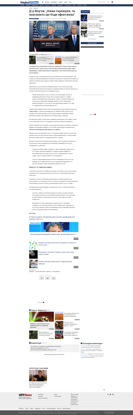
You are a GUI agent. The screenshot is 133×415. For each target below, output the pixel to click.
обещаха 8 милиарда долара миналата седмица (44, 129)
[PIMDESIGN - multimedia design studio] (108, 413)
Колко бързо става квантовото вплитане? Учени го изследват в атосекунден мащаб (91, 351)
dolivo (83, 345)
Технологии (68, 5)
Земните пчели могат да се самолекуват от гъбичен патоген (40, 325)
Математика (35, 5)
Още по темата (35, 223)
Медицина (60, 5)
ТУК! (55, 350)
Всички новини (92, 43)
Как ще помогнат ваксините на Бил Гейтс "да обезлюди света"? (53, 234)
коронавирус (56, 271)
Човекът (53, 5)
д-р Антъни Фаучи (40, 271)
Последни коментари (92, 343)
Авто (66, 2)
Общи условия (74, 394)
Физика (28, 5)
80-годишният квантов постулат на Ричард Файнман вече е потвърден (95, 18)
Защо (74, 5)
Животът (47, 5)
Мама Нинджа (66, 408)
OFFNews (21, 408)
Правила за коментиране (74, 397)
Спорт (60, 2)
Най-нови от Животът (39, 54)
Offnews (54, 2)
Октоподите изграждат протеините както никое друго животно (71, 333)
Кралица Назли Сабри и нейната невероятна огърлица (95, 33)
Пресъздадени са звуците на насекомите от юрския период (44, 58)
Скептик (79, 5)
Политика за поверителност (75, 400)
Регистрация (57, 396)
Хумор (85, 5)
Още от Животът (39, 310)
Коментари (36, 343)
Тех (70, 2)
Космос (22, 5)
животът (48, 271)
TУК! (47, 348)
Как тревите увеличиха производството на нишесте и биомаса (69, 58)
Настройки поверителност (75, 403)
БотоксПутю (85, 355)
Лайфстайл (38, 408)
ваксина (31, 271)
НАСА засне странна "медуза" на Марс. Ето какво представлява (94, 25)
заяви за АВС (33, 111)
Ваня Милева (34, 18)
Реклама (40, 396)
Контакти (40, 394)
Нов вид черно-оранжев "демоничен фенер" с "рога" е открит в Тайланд (70, 325)
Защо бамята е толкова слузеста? (96, 354)
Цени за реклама (42, 398)
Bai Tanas (84, 354)
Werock (59, 408)
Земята (42, 5)
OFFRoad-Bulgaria (51, 408)
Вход (55, 394)
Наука (47, 2)
